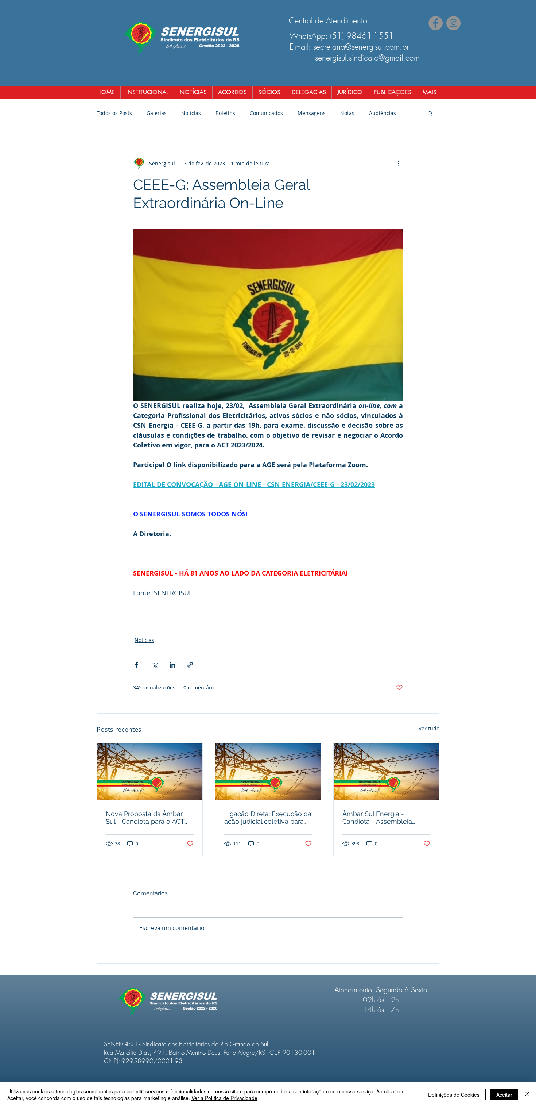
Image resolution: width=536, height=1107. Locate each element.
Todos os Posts (114, 112)
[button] (430, 113)
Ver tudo (429, 728)
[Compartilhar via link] (190, 664)
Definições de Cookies (453, 1094)
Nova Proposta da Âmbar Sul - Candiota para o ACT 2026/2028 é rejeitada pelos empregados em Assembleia (149, 817)
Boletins (225, 112)
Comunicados (266, 112)
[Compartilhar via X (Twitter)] (154, 664)
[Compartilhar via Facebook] (136, 664)
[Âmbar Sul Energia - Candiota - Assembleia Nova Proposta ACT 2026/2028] (386, 771)
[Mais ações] (398, 163)
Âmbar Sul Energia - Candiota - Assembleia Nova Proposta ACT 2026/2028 (377, 817)
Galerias (157, 112)
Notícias (191, 112)
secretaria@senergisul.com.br (361, 46)
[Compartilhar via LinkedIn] (172, 664)
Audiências (382, 112)
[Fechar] (527, 1094)
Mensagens (312, 112)
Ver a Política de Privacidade (224, 1098)
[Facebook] (435, 23)
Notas (347, 112)
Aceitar (504, 1094)
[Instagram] (453, 23)
